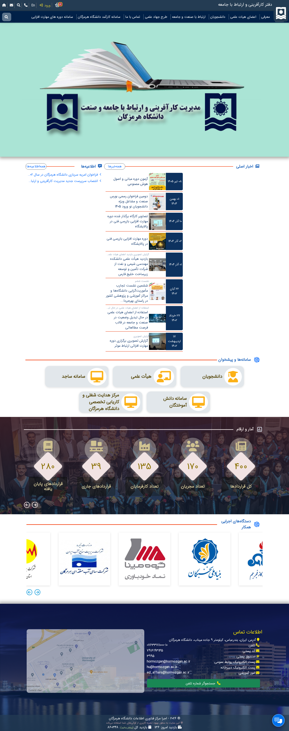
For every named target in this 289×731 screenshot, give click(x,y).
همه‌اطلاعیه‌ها (35, 166)
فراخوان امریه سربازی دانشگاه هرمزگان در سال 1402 (63, 174)
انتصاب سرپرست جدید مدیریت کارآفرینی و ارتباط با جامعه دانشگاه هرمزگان (63, 181)
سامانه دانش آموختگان (175, 402)
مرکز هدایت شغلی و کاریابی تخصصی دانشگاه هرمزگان (101, 402)
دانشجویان (212, 376)
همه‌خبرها (115, 166)
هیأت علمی (141, 376)
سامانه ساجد (73, 376)
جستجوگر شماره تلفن (201, 683)
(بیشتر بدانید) (126, 728)
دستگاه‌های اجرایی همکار (208, 546)
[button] (37, 592)
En (33, 5)
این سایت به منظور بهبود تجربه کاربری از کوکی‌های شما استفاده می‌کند (143, 723)
